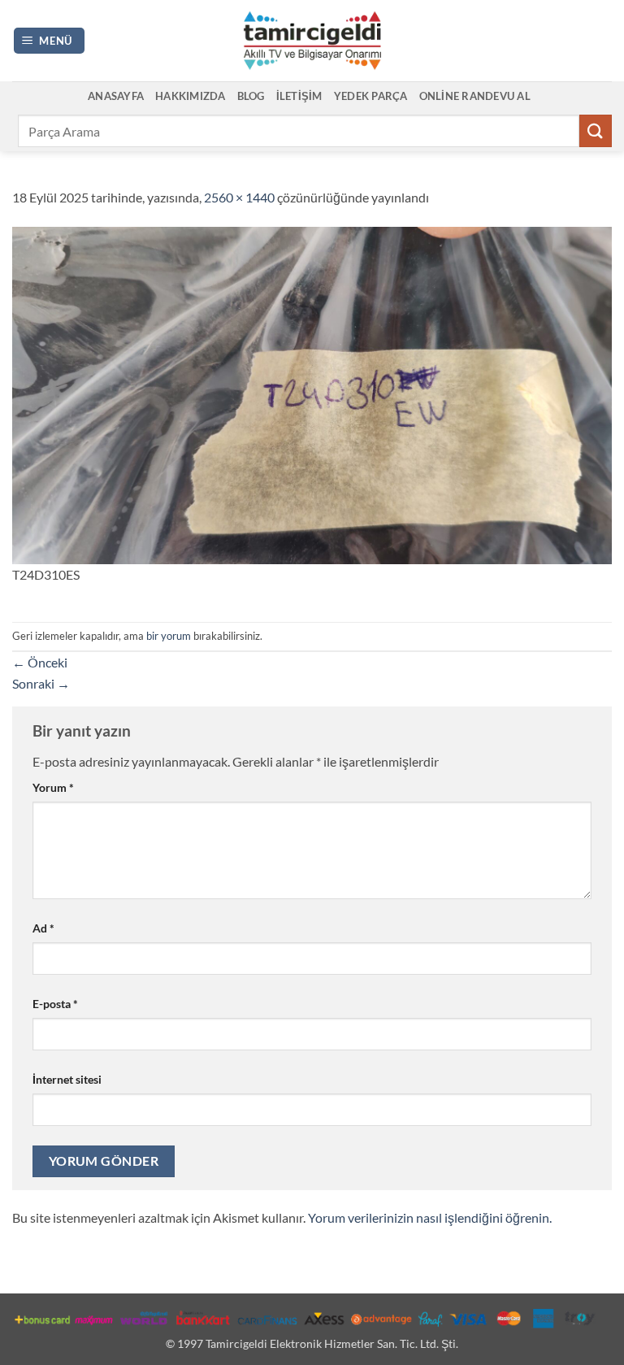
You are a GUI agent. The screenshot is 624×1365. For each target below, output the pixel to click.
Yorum (53, 787)
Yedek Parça (371, 95)
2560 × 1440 (239, 197)
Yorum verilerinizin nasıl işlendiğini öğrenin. (430, 1217)
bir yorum (168, 635)
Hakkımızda (190, 95)
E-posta (55, 1004)
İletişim (299, 95)
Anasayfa (116, 95)
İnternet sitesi (67, 1079)
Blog (251, 95)
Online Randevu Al (475, 95)
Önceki (39, 662)
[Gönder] (595, 130)
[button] (49, 41)
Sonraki (41, 683)
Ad (43, 928)
